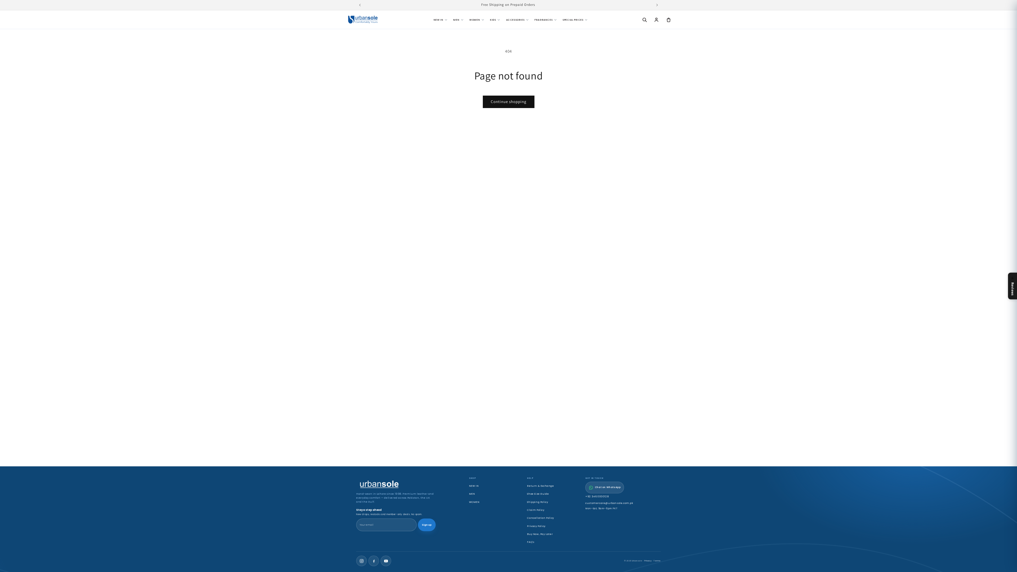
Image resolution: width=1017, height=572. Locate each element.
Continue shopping (509, 101)
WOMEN (474, 19)
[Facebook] (373, 561)
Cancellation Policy (540, 518)
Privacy (648, 560)
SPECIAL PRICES (573, 19)
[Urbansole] (363, 20)
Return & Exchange (540, 486)
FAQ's (530, 542)
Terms (657, 560)
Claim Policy (535, 510)
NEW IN (438, 19)
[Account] (656, 19)
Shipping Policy (537, 502)
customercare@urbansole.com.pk (609, 503)
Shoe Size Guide (538, 493)
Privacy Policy (536, 526)
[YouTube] (386, 561)
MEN (456, 19)
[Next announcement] (657, 5)
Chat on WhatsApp (608, 487)
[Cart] (668, 19)
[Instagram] (361, 561)
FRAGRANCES (543, 19)
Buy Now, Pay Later (540, 534)
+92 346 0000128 (597, 496)
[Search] (644, 19)
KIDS (493, 19)
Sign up (427, 524)
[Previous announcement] (360, 5)
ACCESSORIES (515, 19)
